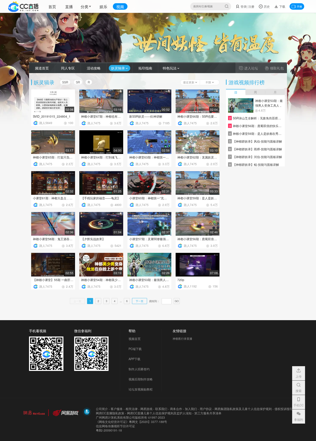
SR (78, 82)
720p (180, 280)
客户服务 (117, 409)
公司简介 (102, 409)
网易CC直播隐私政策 (110, 413)
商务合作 (176, 409)
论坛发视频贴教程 (141, 389)
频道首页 (42, 68)
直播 (69, 6)
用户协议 (206, 409)
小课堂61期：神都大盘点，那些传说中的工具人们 (53, 198)
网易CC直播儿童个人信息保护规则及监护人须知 (159, 413)
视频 (120, 6)
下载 (281, 6)
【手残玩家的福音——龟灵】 (100, 198)
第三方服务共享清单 (207, 413)
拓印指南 (145, 68)
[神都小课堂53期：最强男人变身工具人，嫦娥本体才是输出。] (240, 105)
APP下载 (134, 358)
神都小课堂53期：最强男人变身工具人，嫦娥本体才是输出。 (149, 280)
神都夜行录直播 (182, 339)
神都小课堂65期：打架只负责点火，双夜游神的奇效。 (53, 157)
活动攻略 (94, 68)
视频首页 (135, 338)
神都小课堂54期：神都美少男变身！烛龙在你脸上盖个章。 (101, 280)
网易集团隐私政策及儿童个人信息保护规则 (243, 409)
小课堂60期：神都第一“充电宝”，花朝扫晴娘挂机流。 (149, 198)
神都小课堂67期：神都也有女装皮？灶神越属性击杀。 (101, 116)
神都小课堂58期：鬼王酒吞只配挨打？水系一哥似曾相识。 (53, 239)
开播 (299, 6)
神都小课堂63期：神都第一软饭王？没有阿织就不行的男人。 (149, 157)
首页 (52, 6)
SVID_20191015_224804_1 (52, 116)
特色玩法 (170, 68)
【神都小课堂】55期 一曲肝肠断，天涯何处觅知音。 (53, 280)
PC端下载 (135, 348)
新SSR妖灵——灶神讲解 (145, 116)
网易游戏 (146, 409)
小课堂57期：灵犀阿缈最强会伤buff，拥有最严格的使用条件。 (149, 239)
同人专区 (68, 68)
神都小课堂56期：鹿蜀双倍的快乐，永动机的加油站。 (197, 239)
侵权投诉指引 (284, 409)
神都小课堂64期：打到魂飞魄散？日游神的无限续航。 (101, 157)
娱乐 (103, 6)
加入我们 (191, 409)
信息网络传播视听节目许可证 (115, 426)
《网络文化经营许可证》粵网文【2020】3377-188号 (131, 421)
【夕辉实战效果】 (93, 239)
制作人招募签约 (139, 368)
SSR (65, 82)
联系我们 (161, 409)
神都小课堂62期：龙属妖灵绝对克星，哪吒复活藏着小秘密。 (197, 157)
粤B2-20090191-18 (109, 430)
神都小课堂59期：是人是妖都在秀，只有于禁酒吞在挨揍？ (197, 198)
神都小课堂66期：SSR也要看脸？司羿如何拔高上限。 (197, 116)
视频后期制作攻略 (141, 379)
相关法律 (132, 409)
